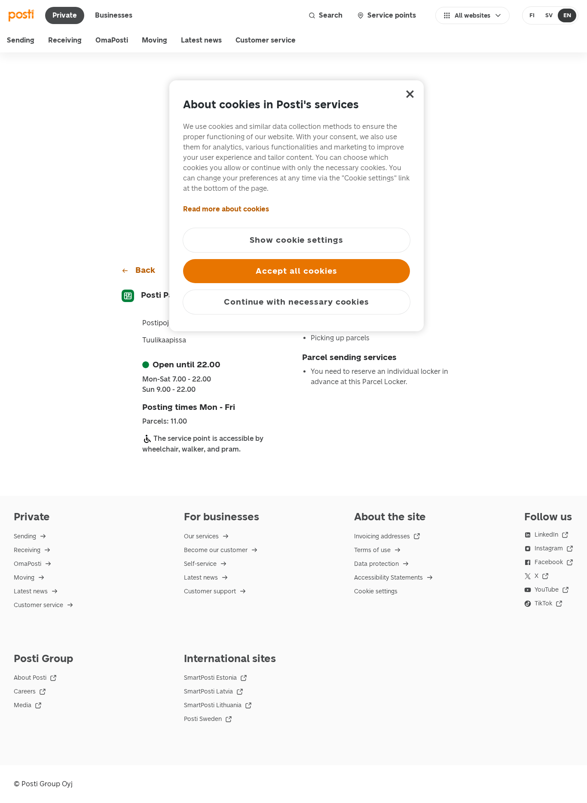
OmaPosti (111, 40)
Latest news (201, 40)
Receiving (65, 40)
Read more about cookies (226, 209)
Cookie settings (375, 591)
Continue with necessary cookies (296, 302)
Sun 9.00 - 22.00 (169, 389)
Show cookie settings (296, 240)
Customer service (265, 40)
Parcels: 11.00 (164, 421)
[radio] (532, 15)
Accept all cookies (296, 271)
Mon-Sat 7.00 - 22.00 (176, 379)
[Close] (410, 94)
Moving (154, 40)
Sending (20, 40)
